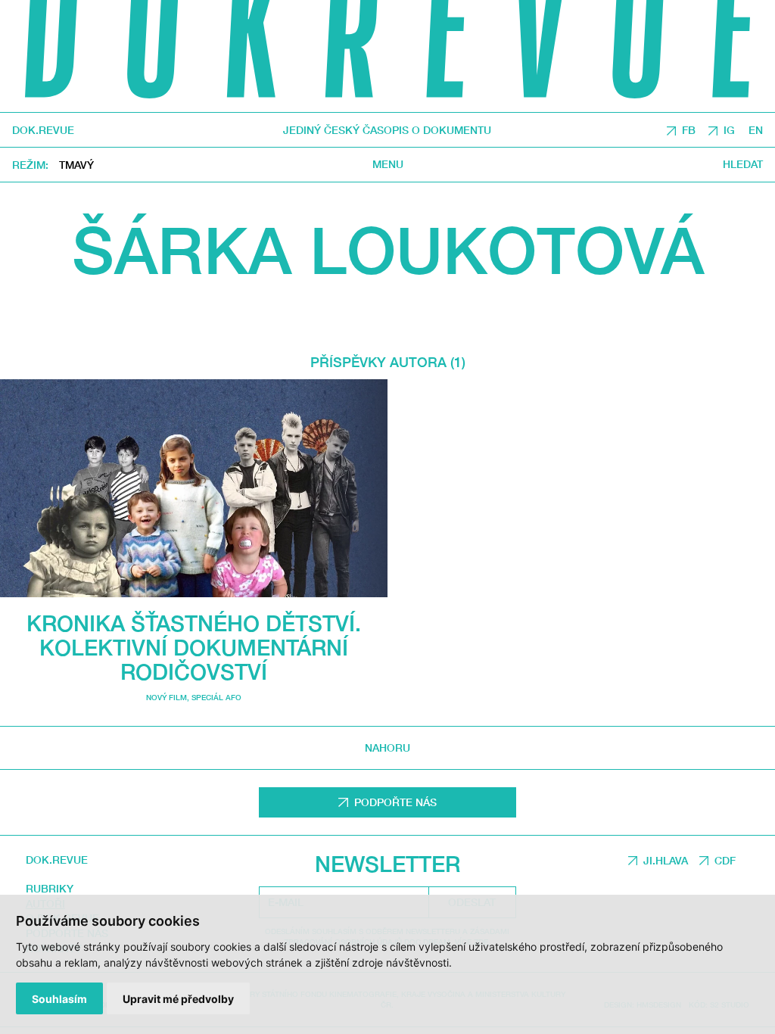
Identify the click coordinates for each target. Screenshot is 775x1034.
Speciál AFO (216, 697)
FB (689, 129)
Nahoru (387, 747)
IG (729, 129)
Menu (387, 164)
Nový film (166, 697)
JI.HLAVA (665, 860)
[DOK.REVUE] (387, 56)
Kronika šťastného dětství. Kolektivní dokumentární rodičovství (193, 647)
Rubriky (49, 888)
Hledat (743, 164)
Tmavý (76, 164)
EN (756, 129)
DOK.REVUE (43, 130)
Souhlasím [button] (59, 998)
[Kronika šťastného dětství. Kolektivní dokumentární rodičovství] (194, 487)
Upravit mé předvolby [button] (178, 998)
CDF (725, 860)
